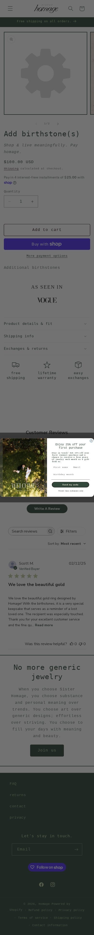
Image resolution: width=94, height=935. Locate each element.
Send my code (70, 485)
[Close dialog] (91, 440)
